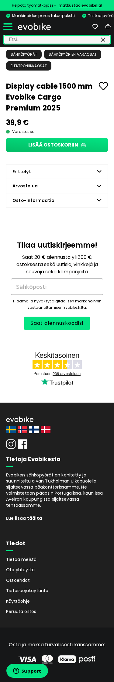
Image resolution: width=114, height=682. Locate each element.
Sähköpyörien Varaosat (73, 54)
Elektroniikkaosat (29, 65)
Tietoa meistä (21, 559)
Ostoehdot (18, 580)
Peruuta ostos (21, 611)
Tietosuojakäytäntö (27, 591)
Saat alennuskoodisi (57, 323)
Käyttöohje (18, 601)
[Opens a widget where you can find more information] (27, 671)
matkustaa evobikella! (80, 5)
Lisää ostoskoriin (53, 144)
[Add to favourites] (103, 86)
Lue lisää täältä (24, 518)
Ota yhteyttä (20, 570)
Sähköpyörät (24, 54)
